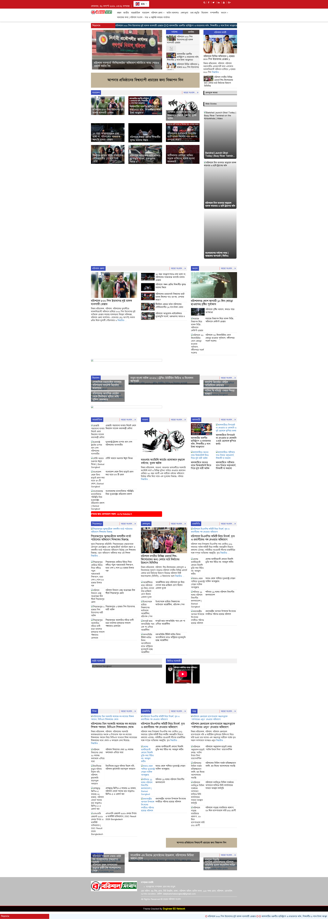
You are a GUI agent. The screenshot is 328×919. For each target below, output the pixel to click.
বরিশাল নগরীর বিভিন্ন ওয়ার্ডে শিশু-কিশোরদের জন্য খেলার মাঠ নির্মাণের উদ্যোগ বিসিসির (160, 559)
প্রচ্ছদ (119, 12)
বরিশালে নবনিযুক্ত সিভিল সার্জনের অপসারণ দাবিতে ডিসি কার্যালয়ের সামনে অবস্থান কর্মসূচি (220, 785)
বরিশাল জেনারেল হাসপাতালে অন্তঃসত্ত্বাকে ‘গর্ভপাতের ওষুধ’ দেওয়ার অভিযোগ (213, 725)
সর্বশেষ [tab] (174, 32)
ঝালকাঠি (196, 419)
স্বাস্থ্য (194, 711)
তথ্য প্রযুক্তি (194, 12)
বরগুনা (145, 419)
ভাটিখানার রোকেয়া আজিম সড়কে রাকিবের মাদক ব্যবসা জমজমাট (181, 158)
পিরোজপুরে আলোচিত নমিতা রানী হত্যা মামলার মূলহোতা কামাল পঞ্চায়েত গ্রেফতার (120, 623)
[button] (96, 50)
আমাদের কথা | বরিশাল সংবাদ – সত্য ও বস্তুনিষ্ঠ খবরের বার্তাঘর (143, 17)
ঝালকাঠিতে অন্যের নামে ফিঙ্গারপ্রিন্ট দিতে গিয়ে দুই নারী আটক (201, 465)
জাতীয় (126, 12)
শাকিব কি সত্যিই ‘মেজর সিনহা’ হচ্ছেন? (220, 392)
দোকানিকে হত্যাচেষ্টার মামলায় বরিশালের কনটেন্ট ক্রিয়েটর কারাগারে (107, 385)
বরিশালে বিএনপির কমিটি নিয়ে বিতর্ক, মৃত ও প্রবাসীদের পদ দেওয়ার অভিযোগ (213, 537)
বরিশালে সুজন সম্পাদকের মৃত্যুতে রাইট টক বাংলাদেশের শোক (107, 867)
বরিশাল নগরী (220, 32)
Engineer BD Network (174, 908)
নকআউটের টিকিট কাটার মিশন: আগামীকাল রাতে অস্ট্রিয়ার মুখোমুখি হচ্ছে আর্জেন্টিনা (171, 637)
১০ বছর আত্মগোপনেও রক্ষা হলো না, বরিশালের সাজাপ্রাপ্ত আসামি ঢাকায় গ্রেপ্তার (106, 136)
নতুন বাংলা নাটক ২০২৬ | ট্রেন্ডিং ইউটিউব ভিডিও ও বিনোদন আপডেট (161, 379)
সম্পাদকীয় (214, 12)
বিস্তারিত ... (216, 72)
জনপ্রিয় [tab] (191, 32)
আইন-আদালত (172, 12)
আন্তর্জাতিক (135, 12)
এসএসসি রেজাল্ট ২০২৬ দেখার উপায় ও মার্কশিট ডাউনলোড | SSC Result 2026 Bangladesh (121, 816)
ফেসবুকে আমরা (211, 92)
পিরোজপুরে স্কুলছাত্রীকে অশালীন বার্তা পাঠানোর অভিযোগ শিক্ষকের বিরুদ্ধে (111, 537)
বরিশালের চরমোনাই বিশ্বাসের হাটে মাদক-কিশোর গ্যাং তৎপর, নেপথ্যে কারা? (182, 136)
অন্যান (224, 12)
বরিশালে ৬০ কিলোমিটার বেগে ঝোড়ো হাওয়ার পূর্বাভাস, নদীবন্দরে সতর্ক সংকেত (220, 338)
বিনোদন (204, 12)
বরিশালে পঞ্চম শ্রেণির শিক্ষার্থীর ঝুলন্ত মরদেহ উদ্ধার (145, 138)
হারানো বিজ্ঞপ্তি (212, 859)
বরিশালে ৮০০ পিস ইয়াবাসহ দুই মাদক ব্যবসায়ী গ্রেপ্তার (180, 39)
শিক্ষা (94, 711)
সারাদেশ (145, 12)
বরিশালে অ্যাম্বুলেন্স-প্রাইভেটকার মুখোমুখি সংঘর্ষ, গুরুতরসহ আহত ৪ (145, 158)
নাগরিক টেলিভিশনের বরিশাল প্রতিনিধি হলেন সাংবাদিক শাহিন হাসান (220, 865)
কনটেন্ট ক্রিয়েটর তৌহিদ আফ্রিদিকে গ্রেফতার (216, 384)
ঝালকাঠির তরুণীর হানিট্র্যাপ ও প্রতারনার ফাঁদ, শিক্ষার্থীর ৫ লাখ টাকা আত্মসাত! (174, 25)
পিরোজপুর (97, 523)
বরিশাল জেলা (157, 12)
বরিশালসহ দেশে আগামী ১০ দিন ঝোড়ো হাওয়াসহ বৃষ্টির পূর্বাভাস (212, 302)
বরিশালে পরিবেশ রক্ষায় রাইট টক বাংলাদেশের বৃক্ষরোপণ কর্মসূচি (107, 859)
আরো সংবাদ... (190, 92)
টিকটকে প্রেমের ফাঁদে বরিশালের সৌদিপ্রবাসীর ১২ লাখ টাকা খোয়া (108, 158)
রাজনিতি (196, 523)
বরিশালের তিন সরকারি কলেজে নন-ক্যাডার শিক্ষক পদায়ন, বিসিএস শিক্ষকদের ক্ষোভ (113, 725)
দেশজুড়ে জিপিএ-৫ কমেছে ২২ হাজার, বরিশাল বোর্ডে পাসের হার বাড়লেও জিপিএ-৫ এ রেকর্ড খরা (121, 791)
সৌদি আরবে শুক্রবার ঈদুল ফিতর (119, 458)
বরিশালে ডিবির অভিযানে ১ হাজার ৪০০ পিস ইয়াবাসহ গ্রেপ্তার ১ (183, 67)
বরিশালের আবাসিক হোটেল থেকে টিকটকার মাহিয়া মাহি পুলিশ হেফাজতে (106, 396)
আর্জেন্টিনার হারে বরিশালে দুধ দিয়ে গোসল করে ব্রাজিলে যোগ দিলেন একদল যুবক (170, 585)
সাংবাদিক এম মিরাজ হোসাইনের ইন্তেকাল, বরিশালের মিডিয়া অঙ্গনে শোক (162, 857)
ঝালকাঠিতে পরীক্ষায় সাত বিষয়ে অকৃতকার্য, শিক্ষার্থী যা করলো (226, 465)
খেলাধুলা (184, 12)
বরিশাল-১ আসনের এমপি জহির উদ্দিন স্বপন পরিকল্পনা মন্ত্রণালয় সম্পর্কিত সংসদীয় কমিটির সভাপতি (142, 65)
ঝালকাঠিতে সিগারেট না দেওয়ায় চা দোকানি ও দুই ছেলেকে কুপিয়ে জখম (226, 439)
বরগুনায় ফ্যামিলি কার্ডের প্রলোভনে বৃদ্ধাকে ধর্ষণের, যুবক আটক (181, 115)
